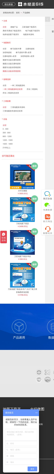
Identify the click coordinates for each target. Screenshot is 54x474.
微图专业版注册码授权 (12, 59)
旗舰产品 (14, 27)
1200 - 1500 (8, 140)
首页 (18, 12)
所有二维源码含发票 (11, 92)
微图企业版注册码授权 (12, 63)
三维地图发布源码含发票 (12, 110)
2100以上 (6, 147)
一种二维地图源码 (17, 85)
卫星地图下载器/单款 (22, 256)
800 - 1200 (7, 136)
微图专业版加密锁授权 (12, 67)
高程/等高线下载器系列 (12, 30)
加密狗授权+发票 (27, 56)
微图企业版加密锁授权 (12, 71)
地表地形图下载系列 (11, 34)
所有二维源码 (32, 89)
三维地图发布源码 (17, 107)
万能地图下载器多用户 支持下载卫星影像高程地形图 (22, 290)
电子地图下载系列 (32, 30)
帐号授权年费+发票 (23, 52)
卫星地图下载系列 (29, 27)
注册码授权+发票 (9, 56)
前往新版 (8, 4)
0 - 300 (5, 129)
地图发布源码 (28, 34)
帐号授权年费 (15, 48)
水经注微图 (22, 190)
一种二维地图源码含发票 (12, 89)
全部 (4, 27)
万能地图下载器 (22, 223)
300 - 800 (6, 132)
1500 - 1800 (8, 143)
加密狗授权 (7, 52)
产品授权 (26, 12)
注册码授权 (30, 48)
